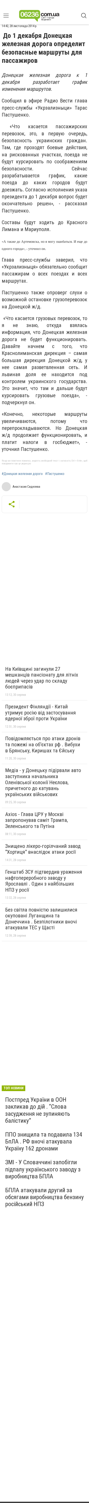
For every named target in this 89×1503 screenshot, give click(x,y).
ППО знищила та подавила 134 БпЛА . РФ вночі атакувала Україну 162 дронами (43, 1141)
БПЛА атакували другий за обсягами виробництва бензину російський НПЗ (44, 1197)
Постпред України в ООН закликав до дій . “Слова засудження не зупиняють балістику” (37, 1110)
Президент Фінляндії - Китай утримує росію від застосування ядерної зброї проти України (40, 713)
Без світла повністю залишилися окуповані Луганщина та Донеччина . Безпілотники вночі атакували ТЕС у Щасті (41, 919)
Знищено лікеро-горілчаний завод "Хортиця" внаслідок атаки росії (43, 849)
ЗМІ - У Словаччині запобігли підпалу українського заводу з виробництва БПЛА (43, 1169)
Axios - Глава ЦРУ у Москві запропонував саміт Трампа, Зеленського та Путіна (36, 820)
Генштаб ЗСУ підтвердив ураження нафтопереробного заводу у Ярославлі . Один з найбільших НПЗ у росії (43, 881)
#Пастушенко (54, 474)
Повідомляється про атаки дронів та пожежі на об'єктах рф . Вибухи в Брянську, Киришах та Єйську (42, 744)
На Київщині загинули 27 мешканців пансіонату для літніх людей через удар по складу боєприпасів (41, 678)
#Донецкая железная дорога (22, 474)
